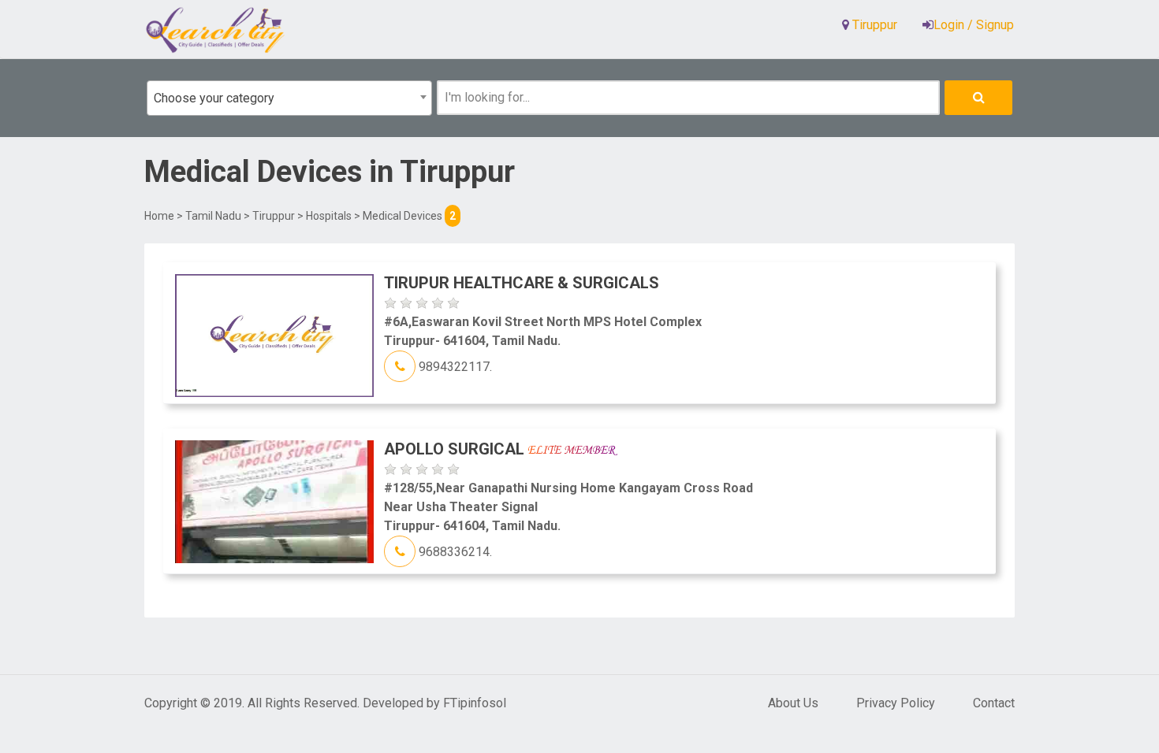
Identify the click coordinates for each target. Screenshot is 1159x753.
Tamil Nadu (213, 216)
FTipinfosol (474, 703)
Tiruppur (273, 216)
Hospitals (329, 216)
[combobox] (289, 98)
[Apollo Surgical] (274, 500)
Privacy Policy (895, 703)
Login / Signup (974, 24)
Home (159, 216)
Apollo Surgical (456, 449)
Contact (994, 703)
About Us (793, 703)
